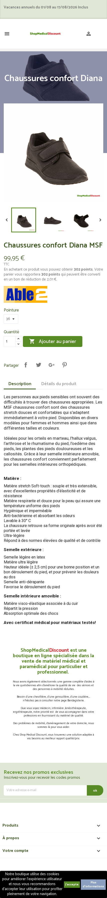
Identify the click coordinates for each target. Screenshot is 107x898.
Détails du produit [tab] (58, 384)
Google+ (51, 365)
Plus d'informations (93, 884)
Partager (26, 365)
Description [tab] (19, 384)
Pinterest (64, 365)
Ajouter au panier (52, 342)
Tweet (39, 365)
